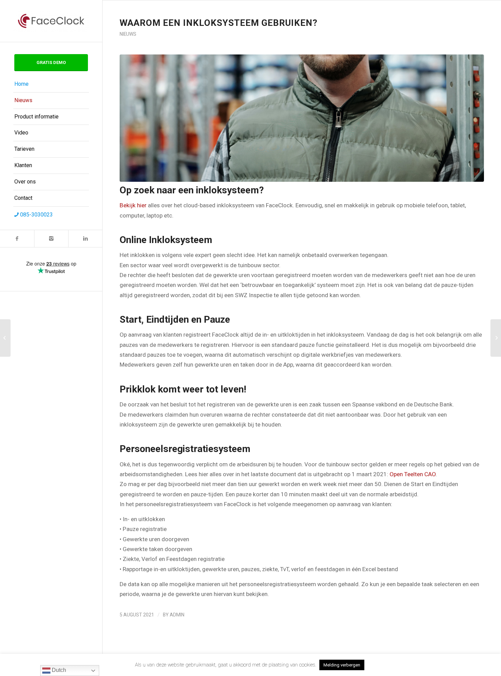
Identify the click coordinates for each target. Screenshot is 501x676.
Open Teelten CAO (413, 474)
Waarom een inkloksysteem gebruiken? (219, 23)
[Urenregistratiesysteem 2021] (495, 338)
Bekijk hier (133, 205)
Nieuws (128, 34)
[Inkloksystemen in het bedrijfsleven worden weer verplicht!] (5, 338)
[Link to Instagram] (51, 238)
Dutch (58, 670)
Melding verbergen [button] (341, 664)
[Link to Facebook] (17, 238)
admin (177, 614)
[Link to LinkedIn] (85, 238)
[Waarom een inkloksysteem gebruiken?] (302, 118)
